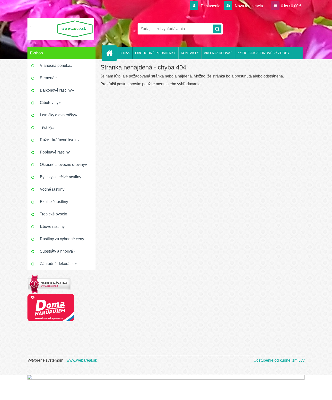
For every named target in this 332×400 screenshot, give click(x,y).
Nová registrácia (248, 6)
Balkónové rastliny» (57, 90)
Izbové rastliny (52, 226)
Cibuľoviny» (50, 103)
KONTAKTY (190, 53)
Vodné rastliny (52, 189)
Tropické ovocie (53, 214)
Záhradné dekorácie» (58, 264)
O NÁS (125, 53)
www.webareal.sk (82, 360)
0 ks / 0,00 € (291, 6)
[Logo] (60, 29)
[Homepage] (111, 53)
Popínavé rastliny (55, 152)
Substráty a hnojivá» (57, 251)
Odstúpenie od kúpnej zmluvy (279, 360)
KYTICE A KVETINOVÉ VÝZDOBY (263, 53)
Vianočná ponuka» (56, 65)
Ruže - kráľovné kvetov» (61, 140)
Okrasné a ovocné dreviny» (63, 164)
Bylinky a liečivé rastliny (60, 177)
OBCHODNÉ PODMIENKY (155, 53)
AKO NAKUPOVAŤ (218, 53)
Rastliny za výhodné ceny (62, 239)
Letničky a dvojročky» (58, 115)
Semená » (49, 78)
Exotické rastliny (54, 202)
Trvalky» (47, 127)
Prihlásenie (210, 6)
